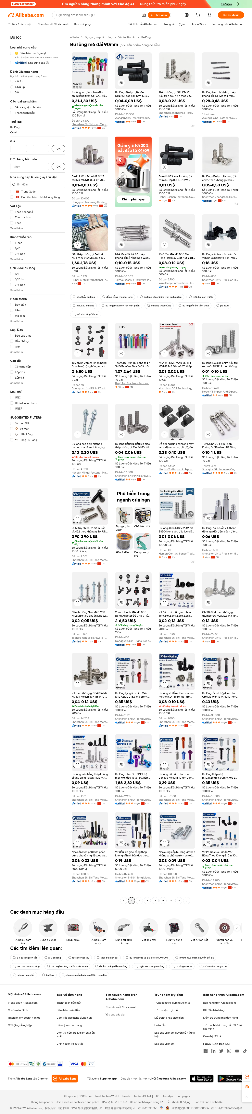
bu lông (50, 975)
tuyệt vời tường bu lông (151, 966)
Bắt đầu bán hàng (213, 1010)
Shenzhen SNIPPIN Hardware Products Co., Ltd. (133, 475)
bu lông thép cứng (161, 305)
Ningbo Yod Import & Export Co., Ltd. (177, 469)
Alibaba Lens (24, 1078)
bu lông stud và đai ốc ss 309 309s (149, 957)
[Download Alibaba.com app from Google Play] (231, 1078)
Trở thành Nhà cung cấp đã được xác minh (223, 1027)
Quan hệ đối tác (212, 1036)
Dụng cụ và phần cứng (98, 37)
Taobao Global (142, 1096)
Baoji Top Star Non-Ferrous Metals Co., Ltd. (133, 383)
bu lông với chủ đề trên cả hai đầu (163, 297)
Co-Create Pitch (18, 1010)
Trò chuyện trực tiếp (166, 1010)
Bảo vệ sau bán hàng (69, 1025)
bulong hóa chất (26, 975)
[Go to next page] (186, 900)
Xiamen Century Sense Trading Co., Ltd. (177, 553)
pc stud (224, 305)
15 (179, 900)
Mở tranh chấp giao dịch (169, 1017)
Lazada (126, 1096)
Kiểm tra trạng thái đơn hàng (220, 1017)
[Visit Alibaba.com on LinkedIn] (213, 1051)
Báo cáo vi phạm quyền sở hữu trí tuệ (174, 1034)
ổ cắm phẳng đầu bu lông (113, 966)
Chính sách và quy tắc (70, 1043)
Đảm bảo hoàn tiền (68, 1010)
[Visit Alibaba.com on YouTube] (237, 1051)
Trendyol (168, 1096)
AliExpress (70, 1096)
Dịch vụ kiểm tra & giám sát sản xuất (76, 1034)
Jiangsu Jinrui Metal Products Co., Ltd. (133, 117)
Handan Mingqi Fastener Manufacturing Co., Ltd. (90, 472)
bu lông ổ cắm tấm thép (196, 305)
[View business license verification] (161, 1108)
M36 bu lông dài (109, 957)
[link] (247, 1076)
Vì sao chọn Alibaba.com (23, 1002)
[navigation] (37, 469)
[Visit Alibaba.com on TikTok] (245, 1051)
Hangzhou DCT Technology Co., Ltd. (177, 388)
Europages (183, 1096)
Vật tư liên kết (126, 37)
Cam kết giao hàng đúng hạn (74, 1017)
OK (58, 148)
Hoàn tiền (160, 1025)
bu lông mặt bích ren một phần (123, 305)
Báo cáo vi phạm (164, 1043)
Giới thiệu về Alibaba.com (24, 994)
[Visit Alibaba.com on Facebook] (205, 1051)
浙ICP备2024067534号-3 (226, 1108)
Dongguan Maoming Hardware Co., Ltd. (90, 202)
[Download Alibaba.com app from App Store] (202, 1078)
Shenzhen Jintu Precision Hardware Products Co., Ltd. (220, 279)
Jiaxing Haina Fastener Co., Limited (220, 117)
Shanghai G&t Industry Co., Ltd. (220, 469)
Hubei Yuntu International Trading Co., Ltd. (90, 279)
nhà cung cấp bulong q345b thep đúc (86, 975)
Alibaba (74, 37)
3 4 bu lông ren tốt (27, 957)
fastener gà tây (80, 957)
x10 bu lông (54, 957)
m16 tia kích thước (203, 297)
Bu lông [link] (146, 37)
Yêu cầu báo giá (115, 1014)
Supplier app (108, 1078)
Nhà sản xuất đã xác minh (121, 1007)
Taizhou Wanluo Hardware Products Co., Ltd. (133, 279)
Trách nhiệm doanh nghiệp (24, 1017)
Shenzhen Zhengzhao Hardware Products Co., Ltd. (177, 112)
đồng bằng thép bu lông (119, 297)
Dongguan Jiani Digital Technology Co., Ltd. (90, 388)
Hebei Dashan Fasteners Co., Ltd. (177, 196)
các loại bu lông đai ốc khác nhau (69, 966)
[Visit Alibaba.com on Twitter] (221, 1051)
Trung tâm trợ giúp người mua (172, 1002)
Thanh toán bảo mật (69, 1002)
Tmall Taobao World (107, 1096)
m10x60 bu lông (85, 305)
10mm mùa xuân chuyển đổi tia (196, 957)
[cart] (199, 15)
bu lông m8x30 (184, 966)
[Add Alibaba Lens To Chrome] (65, 1078)
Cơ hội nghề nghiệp (20, 1025)
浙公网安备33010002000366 (190, 1108)
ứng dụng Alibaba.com (171, 1078)
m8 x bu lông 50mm (87, 314)
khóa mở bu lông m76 (215, 966)
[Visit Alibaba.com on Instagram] (229, 1051)
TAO (156, 1096)
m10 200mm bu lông (28, 966)
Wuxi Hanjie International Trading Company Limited (177, 283)
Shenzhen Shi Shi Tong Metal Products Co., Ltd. (90, 124)
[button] (143, 15)
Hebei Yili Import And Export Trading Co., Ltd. (220, 391)
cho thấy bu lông (86, 297)
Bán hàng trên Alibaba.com (219, 1002)
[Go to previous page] (123, 900)
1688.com (86, 1096)
